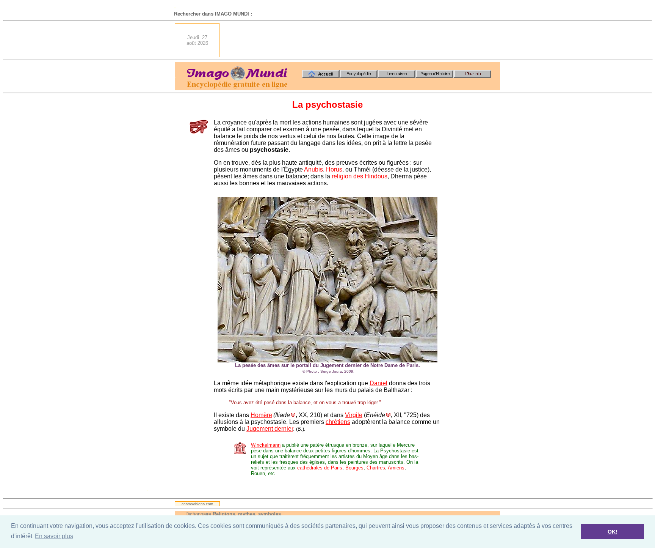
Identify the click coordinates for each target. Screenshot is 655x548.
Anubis (313, 169)
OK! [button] (612, 532)
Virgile (353, 415)
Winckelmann (265, 445)
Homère (261, 415)
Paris (336, 468)
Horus (334, 169)
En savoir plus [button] (54, 536)
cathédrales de (314, 468)
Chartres (376, 468)
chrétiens (338, 422)
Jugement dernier (269, 428)
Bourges (354, 468)
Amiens (396, 468)
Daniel (378, 383)
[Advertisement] (362, 40)
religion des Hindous (359, 176)
